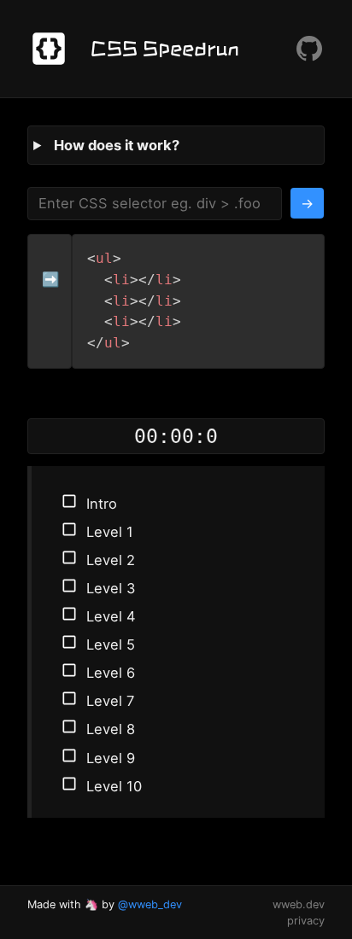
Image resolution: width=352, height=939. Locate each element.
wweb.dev (299, 904)
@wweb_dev (150, 904)
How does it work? (116, 145)
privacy (306, 920)
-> (307, 203)
